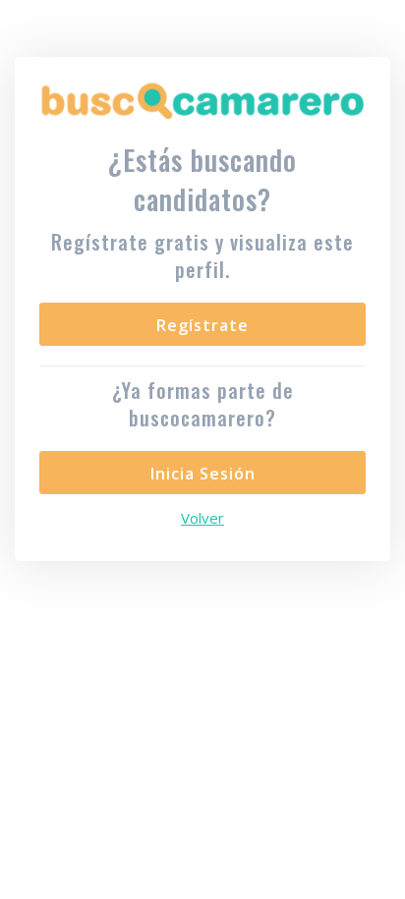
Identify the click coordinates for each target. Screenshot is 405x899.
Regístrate (202, 325)
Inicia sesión (203, 473)
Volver (202, 518)
